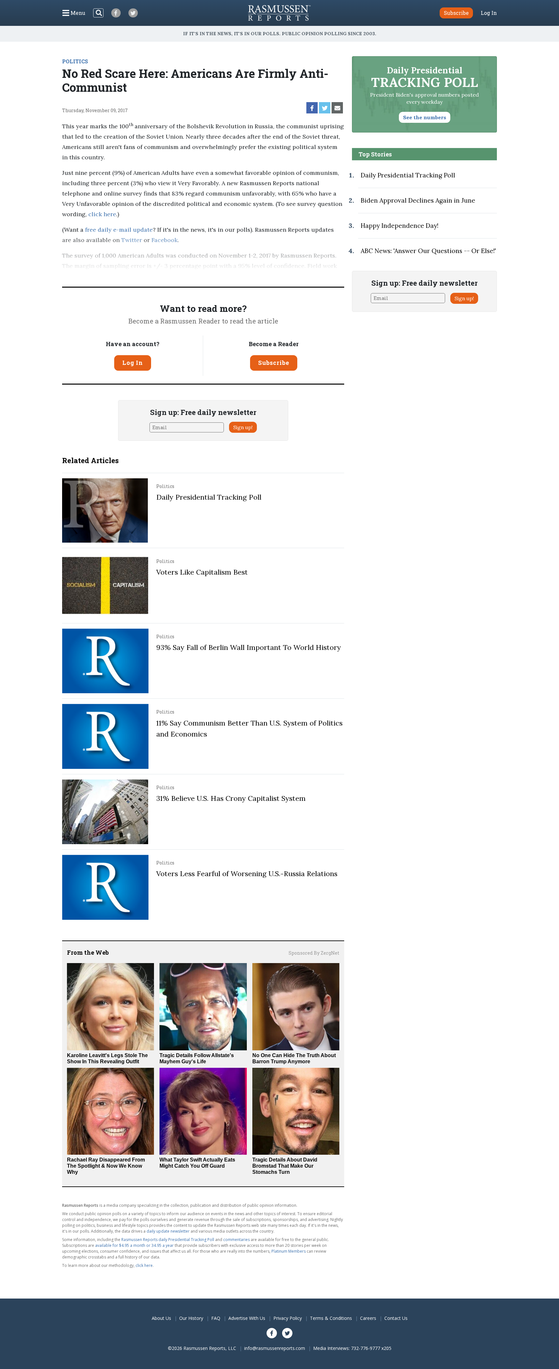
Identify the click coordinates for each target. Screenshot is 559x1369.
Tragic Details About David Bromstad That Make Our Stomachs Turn (284, 1166)
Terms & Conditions (331, 1318)
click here (102, 214)
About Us (161, 1318)
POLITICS (75, 61)
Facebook (164, 240)
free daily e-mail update (119, 229)
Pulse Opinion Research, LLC (247, 276)
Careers (368, 1318)
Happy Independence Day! (399, 225)
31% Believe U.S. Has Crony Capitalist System (231, 798)
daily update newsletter (168, 1231)
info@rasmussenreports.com (274, 1348)
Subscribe (273, 362)
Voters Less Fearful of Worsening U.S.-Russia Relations (246, 873)
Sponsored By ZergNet (314, 953)
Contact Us (396, 1318)
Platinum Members (288, 1251)
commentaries (236, 1239)
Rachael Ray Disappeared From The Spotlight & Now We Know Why (106, 1166)
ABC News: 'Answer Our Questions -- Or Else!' (428, 251)
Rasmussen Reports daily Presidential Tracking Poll (167, 1239)
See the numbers (424, 117)
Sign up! (243, 427)
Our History (191, 1318)
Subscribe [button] (456, 12)
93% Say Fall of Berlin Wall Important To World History (248, 647)
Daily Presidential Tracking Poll (208, 497)
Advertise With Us (246, 1318)
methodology (320, 276)
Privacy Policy (287, 1318)
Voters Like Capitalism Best (202, 572)
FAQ (215, 1318)
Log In (489, 13)
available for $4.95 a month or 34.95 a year (134, 1245)
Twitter (131, 240)
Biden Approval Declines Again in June (418, 200)
